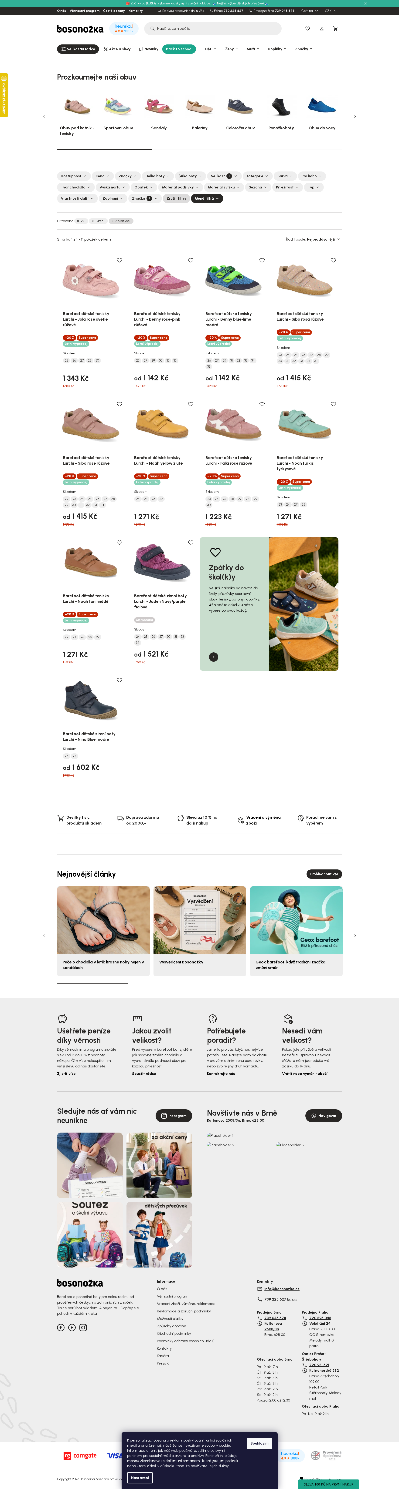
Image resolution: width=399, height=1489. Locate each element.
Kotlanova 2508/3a (273, 1326)
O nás (61, 11)
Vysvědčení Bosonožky (181, 962)
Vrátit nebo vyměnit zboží (304, 1073)
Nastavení (140, 1478)
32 (238, 360)
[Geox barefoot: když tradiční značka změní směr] (296, 920)
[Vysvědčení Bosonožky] (199, 920)
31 (231, 360)
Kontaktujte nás (221, 1073)
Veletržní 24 (320, 1323)
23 (280, 355)
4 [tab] (306, 983)
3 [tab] (294, 149)
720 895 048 (320, 1318)
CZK (328, 11)
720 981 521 (319, 1365)
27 (82, 221)
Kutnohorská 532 (324, 1370)
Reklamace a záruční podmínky (184, 1311)
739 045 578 (284, 11)
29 (153, 360)
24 (288, 355)
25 (66, 360)
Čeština (307, 11)
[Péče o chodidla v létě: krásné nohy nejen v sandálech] (103, 920)
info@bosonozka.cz (282, 1289)
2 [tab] (199, 149)
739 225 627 (233, 11)
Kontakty (136, 11)
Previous (44, 116)
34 (253, 360)
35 (175, 360)
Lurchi (99, 221)
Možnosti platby (170, 1318)
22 (66, 499)
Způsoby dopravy (171, 1326)
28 (90, 360)
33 (168, 360)
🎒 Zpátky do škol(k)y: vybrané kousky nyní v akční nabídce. (169, 3)
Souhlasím (259, 1443)
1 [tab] (104, 149)
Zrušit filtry (176, 198)
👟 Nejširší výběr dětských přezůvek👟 (240, 3)
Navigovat (327, 1115)
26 (74, 360)
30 (97, 360)
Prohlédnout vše (324, 874)
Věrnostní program (84, 11)
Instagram (178, 1115)
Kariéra (163, 1356)
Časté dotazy (114, 11)
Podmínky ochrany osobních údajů (185, 1341)
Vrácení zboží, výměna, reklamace (186, 1303)
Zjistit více (66, 1073)
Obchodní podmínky (174, 1333)
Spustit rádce (144, 1073)
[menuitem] (78, 49)
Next (355, 116)
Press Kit (164, 1363)
